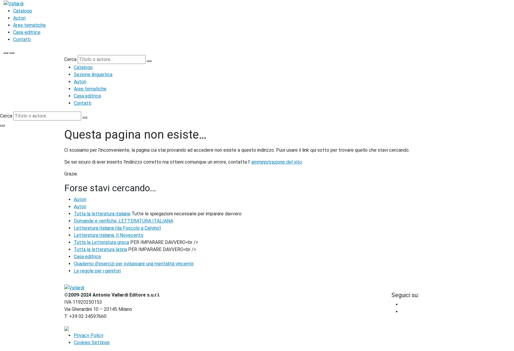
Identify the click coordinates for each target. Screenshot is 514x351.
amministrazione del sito (276, 162)
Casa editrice (26, 32)
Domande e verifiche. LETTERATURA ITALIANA (123, 221)
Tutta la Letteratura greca (101, 242)
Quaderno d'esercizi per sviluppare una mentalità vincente (134, 264)
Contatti (22, 39)
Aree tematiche (29, 25)
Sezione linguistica (93, 74)
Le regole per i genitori (97, 271)
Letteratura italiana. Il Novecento (108, 235)
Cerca (70, 59)
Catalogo (22, 11)
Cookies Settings (92, 342)
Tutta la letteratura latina (100, 249)
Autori (19, 18)
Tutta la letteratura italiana (102, 214)
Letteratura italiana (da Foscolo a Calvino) (117, 228)
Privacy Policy (89, 335)
